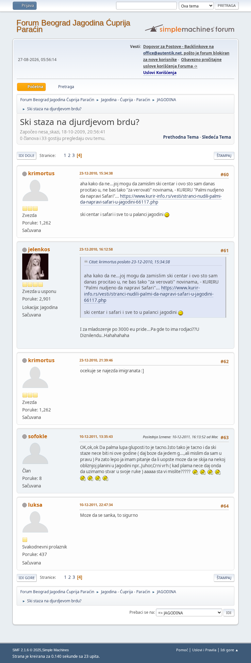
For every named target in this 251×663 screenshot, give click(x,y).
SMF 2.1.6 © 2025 (26, 650)
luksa (35, 504)
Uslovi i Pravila (204, 649)
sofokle (37, 436)
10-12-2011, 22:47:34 (96, 504)
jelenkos (39, 249)
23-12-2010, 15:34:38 (96, 173)
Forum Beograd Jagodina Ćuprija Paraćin (73, 26)
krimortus (41, 173)
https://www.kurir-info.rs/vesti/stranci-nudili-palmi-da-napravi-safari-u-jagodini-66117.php (151, 199)
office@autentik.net (162, 53)
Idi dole (26, 155)
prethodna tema (181, 137)
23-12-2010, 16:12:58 (96, 249)
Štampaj (224, 155)
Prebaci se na (141, 612)
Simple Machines (55, 650)
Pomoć (182, 649)
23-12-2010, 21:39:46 (96, 360)
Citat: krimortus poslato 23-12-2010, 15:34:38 (129, 262)
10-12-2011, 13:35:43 (96, 436)
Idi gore (27, 577)
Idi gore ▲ (230, 649)
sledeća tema (216, 137)
